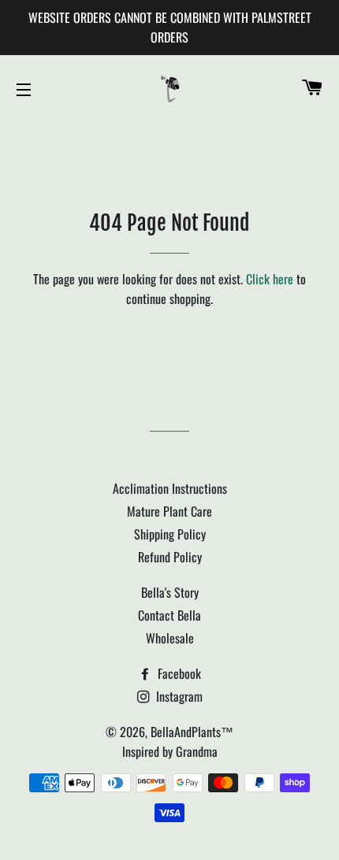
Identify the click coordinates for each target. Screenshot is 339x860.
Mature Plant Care (169, 511)
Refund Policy (170, 556)
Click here (269, 278)
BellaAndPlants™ (192, 731)
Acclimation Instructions (170, 488)
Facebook (178, 673)
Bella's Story (170, 592)
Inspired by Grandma (170, 751)
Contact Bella (169, 615)
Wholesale (170, 637)
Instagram (178, 696)
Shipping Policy (170, 534)
